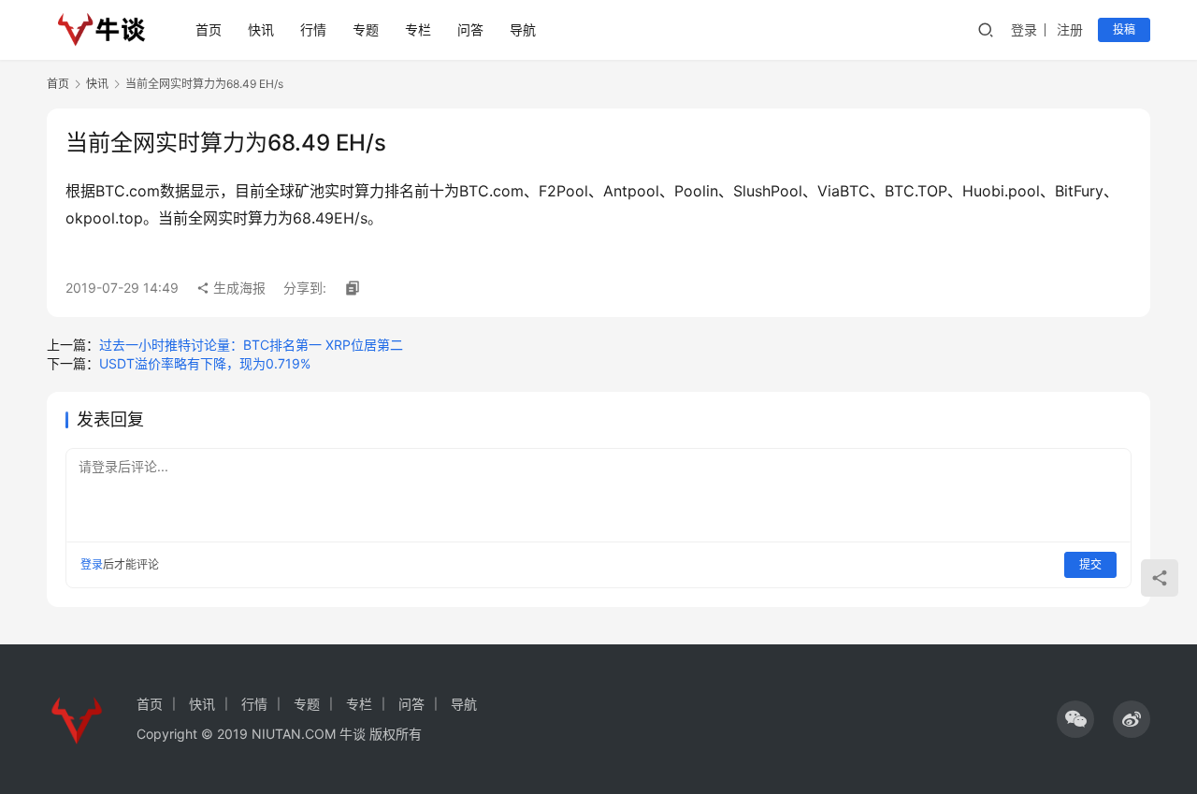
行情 (313, 29)
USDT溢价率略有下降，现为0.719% (204, 363)
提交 (1090, 564)
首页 (208, 29)
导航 (523, 29)
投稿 (1124, 29)
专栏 (418, 29)
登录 (1024, 29)
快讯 (261, 29)
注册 (1070, 29)
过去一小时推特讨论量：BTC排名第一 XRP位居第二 (251, 345)
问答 (470, 29)
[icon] (1075, 719)
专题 (366, 29)
